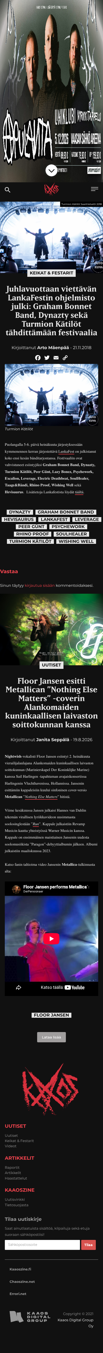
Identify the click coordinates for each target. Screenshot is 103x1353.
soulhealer (71, 534)
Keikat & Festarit (51, 273)
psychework (68, 526)
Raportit (12, 1167)
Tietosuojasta (17, 1205)
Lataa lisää (51, 1037)
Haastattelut (16, 1178)
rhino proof (32, 534)
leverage (87, 519)
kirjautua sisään (40, 585)
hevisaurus (19, 519)
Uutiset (51, 665)
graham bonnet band (66, 512)
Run (36, 823)
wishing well (76, 541)
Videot (11, 1146)
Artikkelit (13, 1173)
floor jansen (51, 1015)
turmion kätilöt (30, 541)
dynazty (20, 512)
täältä (79, 491)
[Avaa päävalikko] (94, 189)
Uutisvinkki (15, 1199)
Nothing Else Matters (41, 796)
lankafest (54, 519)
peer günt (31, 526)
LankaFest (66, 451)
